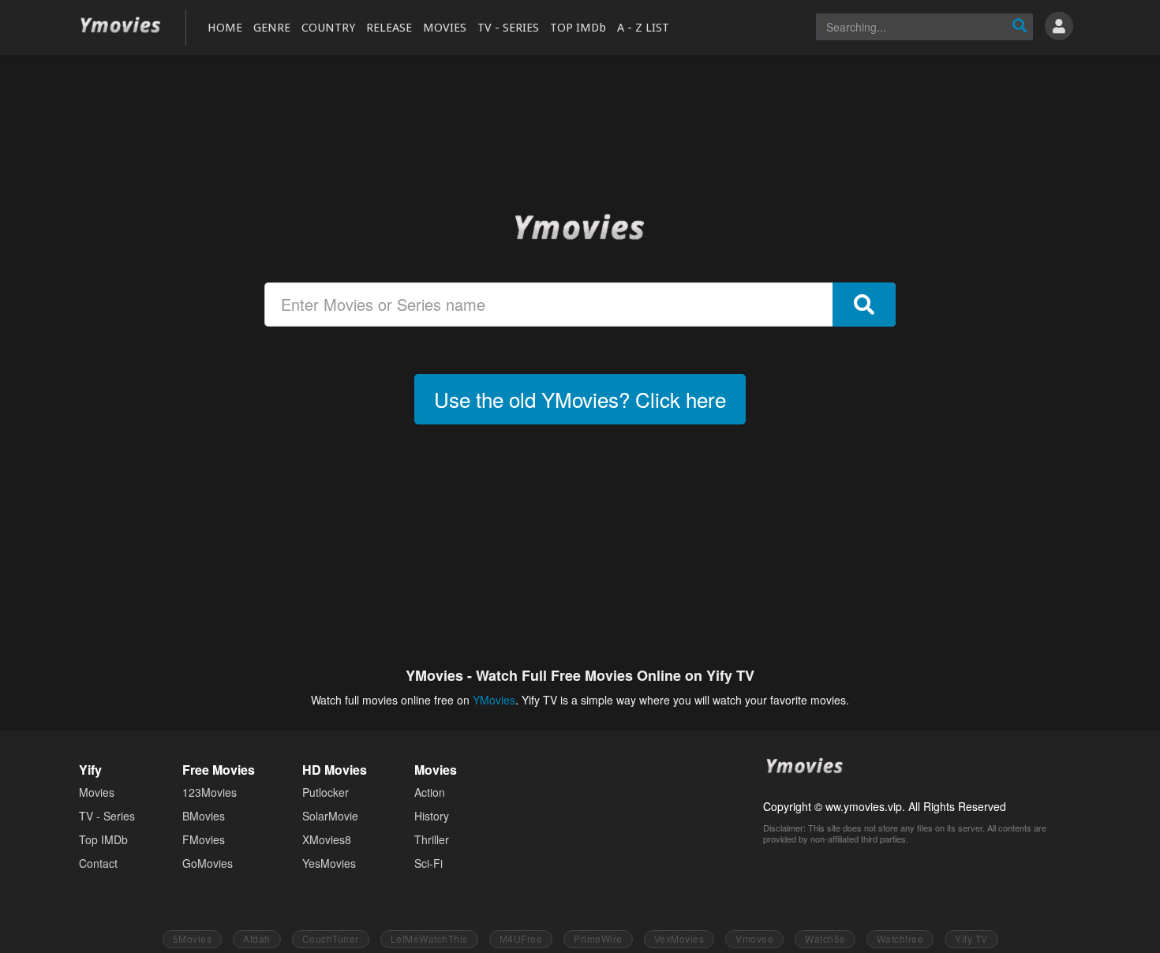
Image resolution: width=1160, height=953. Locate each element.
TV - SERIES (508, 28)
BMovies (203, 816)
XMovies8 (326, 839)
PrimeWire (598, 938)
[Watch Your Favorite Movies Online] (580, 226)
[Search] (1019, 26)
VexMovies (679, 938)
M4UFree (521, 938)
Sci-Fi (428, 863)
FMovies (203, 839)
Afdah (257, 938)
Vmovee (754, 938)
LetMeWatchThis (429, 938)
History (431, 816)
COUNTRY (328, 28)
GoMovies (207, 863)
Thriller (431, 839)
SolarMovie (330, 816)
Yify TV (971, 938)
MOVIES (444, 28)
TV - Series (107, 816)
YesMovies (329, 863)
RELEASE (389, 28)
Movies (96, 792)
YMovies (121, 26)
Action (429, 792)
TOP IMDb (578, 28)
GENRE (271, 28)
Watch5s (825, 938)
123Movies (209, 792)
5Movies (192, 938)
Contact (98, 863)
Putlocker (325, 792)
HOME (225, 28)
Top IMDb (103, 839)
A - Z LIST (643, 28)
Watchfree (900, 938)
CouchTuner (330, 938)
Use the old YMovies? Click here (580, 398)
